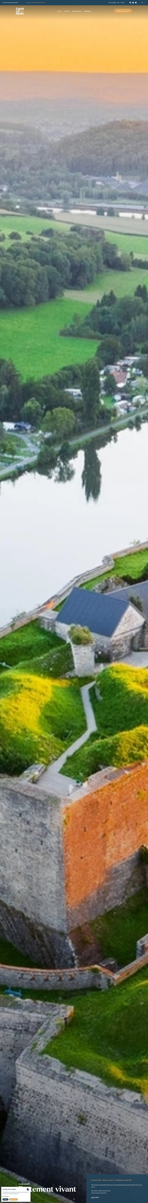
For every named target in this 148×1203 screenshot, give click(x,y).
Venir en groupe (112, 2)
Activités (67, 11)
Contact (122, 2)
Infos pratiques (76, 11)
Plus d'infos (95, 1197)
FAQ (118, 2)
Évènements (87, 11)
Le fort (59, 11)
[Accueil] (20, 11)
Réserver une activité (123, 11)
